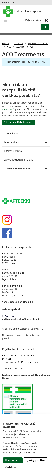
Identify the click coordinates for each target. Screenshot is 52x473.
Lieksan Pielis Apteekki (29, 11)
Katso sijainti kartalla (12, 253)
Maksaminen (11, 142)
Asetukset (10, 466)
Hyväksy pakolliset (35, 460)
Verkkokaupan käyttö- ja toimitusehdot (21, 362)
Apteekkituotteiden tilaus (18, 159)
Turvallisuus (11, 133)
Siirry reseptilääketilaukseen (18, 122)
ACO (9, 46)
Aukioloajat (6, 2)
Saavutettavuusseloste (13, 368)
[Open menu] (5, 20)
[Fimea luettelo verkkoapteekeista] (26, 397)
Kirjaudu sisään (33, 20)
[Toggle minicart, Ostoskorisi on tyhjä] (46, 20)
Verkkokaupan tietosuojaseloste (18, 355)
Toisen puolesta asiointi (17, 168)
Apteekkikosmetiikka (38, 43)
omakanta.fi (8, 109)
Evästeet (6, 358)
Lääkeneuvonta (13, 150)
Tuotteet (18, 43)
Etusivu (5, 43)
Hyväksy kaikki (12, 460)
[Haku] (45, 27)
